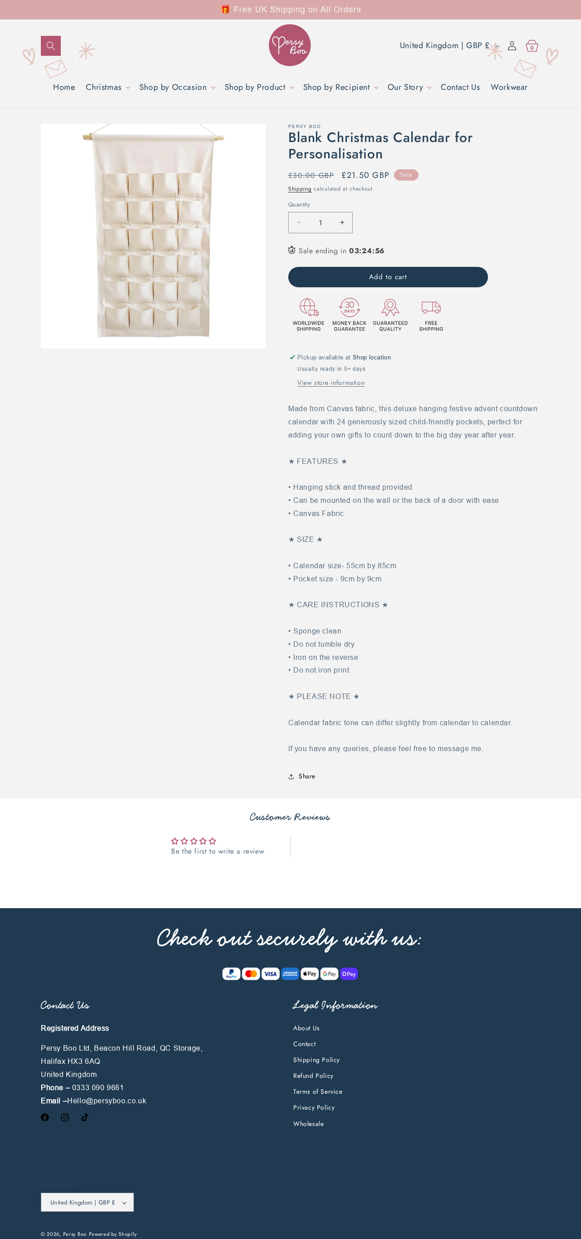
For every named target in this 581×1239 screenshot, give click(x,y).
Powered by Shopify (113, 1234)
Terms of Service (318, 1091)
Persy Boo (75, 1234)
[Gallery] (153, 236)
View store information (330, 382)
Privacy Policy (314, 1107)
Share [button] (307, 776)
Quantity (299, 204)
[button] (51, 46)
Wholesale (308, 1123)
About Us (306, 1027)
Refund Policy (313, 1075)
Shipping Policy (316, 1059)
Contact (304, 1043)
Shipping (300, 189)
